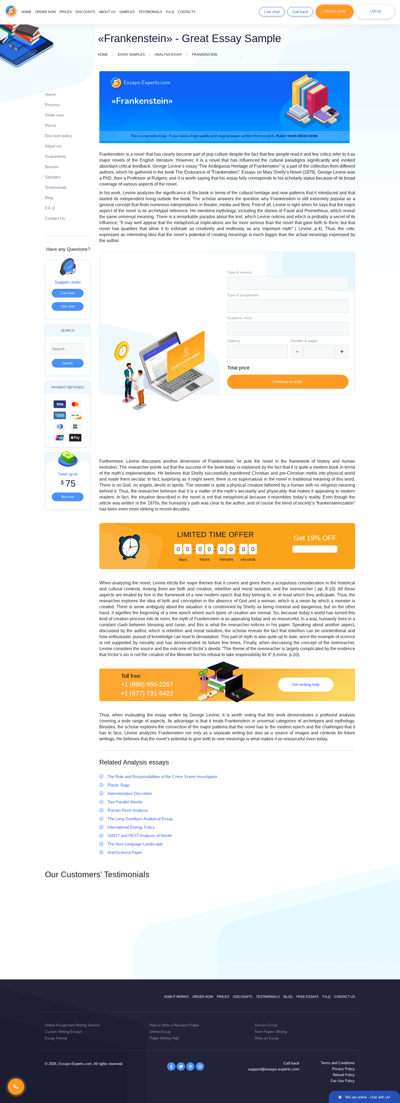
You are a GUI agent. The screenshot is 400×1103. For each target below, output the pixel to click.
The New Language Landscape (135, 844)
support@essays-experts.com (273, 1069)
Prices (66, 12)
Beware (52, 166)
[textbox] (288, 283)
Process (52, 104)
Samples (127, 12)
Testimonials (150, 12)
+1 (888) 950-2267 (147, 684)
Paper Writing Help (164, 1038)
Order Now (334, 11)
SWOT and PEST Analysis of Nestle (139, 835)
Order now (45, 12)
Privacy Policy (343, 1069)
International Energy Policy (131, 827)
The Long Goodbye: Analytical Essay (140, 818)
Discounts (85, 12)
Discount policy (58, 135)
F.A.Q (170, 12)
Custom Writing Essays (63, 1032)
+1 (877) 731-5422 (147, 693)
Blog (49, 197)
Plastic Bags (118, 785)
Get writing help (305, 684)
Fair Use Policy (343, 1081)
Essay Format (56, 1038)
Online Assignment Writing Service (72, 1025)
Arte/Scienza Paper (124, 852)
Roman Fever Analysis (127, 810)
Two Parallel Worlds (125, 802)
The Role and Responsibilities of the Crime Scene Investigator (162, 776)
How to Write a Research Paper (174, 1025)
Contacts (186, 12)
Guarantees (55, 156)
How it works (176, 997)
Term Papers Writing (271, 1032)
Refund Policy (344, 1075)
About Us (53, 146)
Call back (300, 12)
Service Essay (266, 1025)
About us (107, 12)
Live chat (272, 12)
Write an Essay (267, 1038)
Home (26, 12)
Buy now (67, 497)
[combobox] (288, 283)
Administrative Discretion (129, 793)
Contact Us (55, 218)
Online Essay (160, 1032)
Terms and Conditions (338, 1063)
